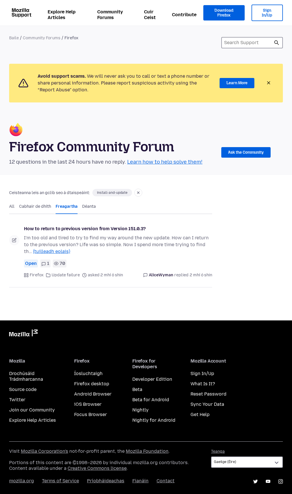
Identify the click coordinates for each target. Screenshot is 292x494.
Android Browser (92, 394)
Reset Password (208, 394)
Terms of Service (60, 480)
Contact (166, 480)
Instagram (280, 481)
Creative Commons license (97, 468)
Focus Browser (90, 414)
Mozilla (23, 334)
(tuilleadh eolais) (51, 251)
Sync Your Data (207, 404)
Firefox (37, 275)
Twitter (17, 399)
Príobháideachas (105, 480)
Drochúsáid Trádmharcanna (26, 376)
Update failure (66, 275)
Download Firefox (223, 13)
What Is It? (202, 383)
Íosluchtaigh (88, 373)
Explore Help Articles (62, 14)
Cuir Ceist (150, 14)
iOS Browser (88, 404)
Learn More (237, 83)
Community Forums (110, 14)
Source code (22, 389)
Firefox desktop (91, 383)
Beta (137, 389)
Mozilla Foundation (147, 451)
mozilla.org (21, 480)
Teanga (218, 451)
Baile (14, 38)
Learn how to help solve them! (164, 162)
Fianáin (140, 480)
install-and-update (112, 193)
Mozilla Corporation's (44, 451)
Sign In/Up (267, 13)
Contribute (184, 14)
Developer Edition (152, 379)
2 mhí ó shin (201, 275)
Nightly (140, 410)
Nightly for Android (153, 420)
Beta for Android (150, 399)
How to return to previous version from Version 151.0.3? (85, 228)
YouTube (268, 481)
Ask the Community (246, 152)
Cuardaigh (276, 42)
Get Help (200, 414)
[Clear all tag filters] (138, 193)
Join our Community (32, 410)
